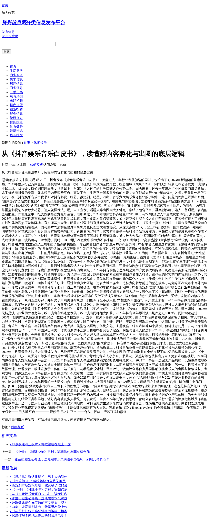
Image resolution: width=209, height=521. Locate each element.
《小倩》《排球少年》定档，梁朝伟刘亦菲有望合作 (52, 451)
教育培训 (16, 96)
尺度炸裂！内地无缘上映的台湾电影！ (38, 515)
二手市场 (16, 92)
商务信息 (16, 88)
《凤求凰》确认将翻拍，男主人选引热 (38, 476)
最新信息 (9, 468)
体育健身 (16, 126)
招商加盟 (16, 105)
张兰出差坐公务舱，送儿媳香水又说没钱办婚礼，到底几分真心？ (62, 459)
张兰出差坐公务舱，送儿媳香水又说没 (38, 498)
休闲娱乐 (16, 122)
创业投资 (16, 109)
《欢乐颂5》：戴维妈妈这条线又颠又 (38, 481)
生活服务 (16, 70)
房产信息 (16, 83)
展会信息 (16, 113)
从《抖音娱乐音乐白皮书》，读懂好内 (38, 494)
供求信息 (16, 79)
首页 (5, 5)
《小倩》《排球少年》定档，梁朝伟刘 (38, 489)
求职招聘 (16, 100)
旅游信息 (16, 118)
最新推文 (16, 135)
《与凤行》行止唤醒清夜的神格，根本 (38, 511)
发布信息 (8, 32)
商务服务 (16, 75)
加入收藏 (8, 13)
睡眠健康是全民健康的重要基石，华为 (38, 502)
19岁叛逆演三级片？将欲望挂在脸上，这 (40, 444)
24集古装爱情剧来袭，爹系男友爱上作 (38, 507)
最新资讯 (16, 131)
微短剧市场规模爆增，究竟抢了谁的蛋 (38, 485)
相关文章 (9, 435)
